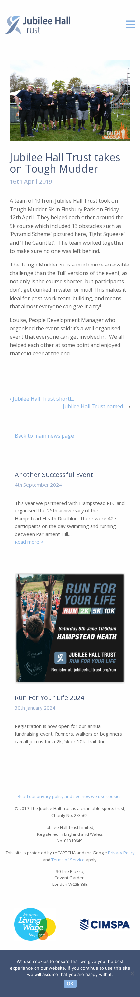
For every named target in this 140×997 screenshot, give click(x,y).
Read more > (29, 542)
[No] (132, 973)
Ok (70, 983)
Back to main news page (44, 435)
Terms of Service (68, 860)
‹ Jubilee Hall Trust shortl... (42, 398)
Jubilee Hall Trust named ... (95, 406)
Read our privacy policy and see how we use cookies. (70, 796)
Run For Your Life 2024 (49, 697)
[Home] (37, 24)
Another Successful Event (54, 474)
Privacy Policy (121, 853)
